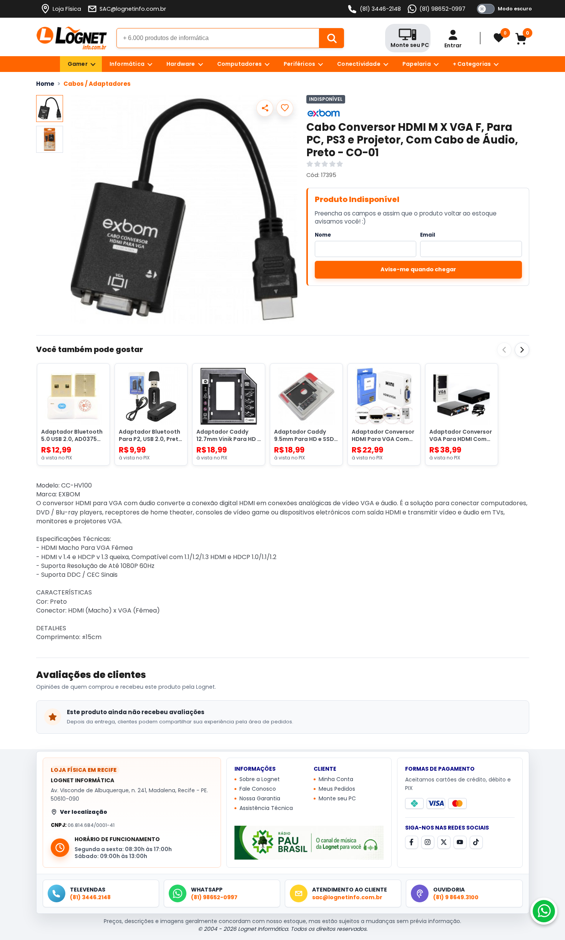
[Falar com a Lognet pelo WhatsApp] (543, 911)
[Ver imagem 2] (49, 139)
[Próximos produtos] (522, 349)
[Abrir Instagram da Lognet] (427, 842)
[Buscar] (331, 38)
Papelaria (416, 64)
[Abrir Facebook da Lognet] (411, 842)
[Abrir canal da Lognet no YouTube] (460, 842)
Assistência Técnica (266, 808)
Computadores (239, 64)
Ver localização (83, 812)
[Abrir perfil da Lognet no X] (443, 842)
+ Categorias (472, 64)
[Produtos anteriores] (504, 349)
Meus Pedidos (337, 788)
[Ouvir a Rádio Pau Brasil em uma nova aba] (309, 843)
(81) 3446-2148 (380, 9)
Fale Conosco (257, 788)
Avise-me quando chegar (418, 269)
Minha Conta (336, 779)
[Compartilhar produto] (264, 108)
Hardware (180, 64)
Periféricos (299, 64)
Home (45, 84)
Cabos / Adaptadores (97, 84)
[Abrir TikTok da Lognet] (476, 842)
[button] (184, 209)
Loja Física (67, 9)
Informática (127, 64)
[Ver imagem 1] (49, 108)
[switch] (503, 9)
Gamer (78, 64)
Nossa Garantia (259, 798)
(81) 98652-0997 (442, 9)
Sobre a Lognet (259, 779)
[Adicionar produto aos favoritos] (284, 108)
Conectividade (359, 64)
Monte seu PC (337, 798)
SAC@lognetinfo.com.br (133, 9)
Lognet (71, 38)
